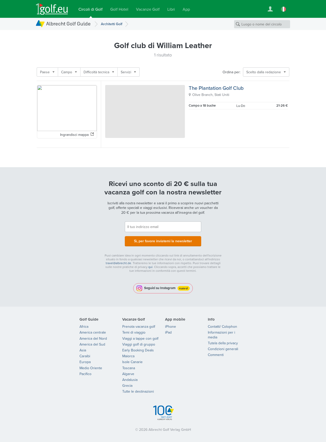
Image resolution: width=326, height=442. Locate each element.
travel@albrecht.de (118, 263)
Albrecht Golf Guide (68, 23)
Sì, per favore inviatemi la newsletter (163, 241)
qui (150, 267)
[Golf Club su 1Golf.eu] (52, 9)
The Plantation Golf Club (216, 88)
